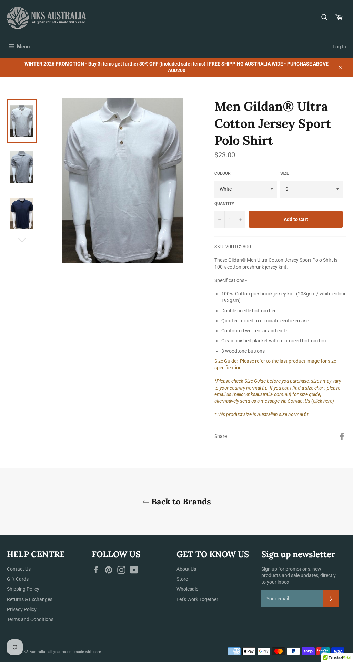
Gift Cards (18, 579)
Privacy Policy (22, 609)
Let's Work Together (197, 599)
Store (182, 579)
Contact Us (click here (310, 401)
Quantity (224, 203)
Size (284, 173)
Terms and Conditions (30, 619)
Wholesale (187, 589)
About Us (186, 569)
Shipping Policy (23, 589)
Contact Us (19, 569)
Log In (339, 46)
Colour (222, 173)
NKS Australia (33, 652)
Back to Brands (180, 501)
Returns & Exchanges (29, 599)
